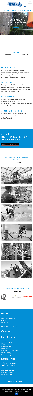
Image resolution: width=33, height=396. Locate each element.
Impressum (4, 322)
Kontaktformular (25, 10)
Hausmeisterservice (7, 346)
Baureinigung (5, 348)
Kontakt (3, 320)
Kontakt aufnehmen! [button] (10, 144)
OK (16, 393)
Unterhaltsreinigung (7, 353)
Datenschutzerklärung (8, 318)
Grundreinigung (6, 355)
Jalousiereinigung (6, 342)
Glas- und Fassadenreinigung (10, 350)
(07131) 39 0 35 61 (10, 10)
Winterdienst (5, 344)
